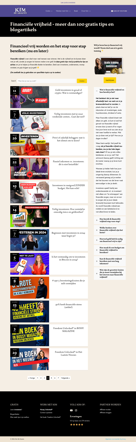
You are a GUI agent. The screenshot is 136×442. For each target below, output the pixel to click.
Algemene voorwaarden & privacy (115, 439)
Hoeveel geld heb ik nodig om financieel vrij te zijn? (111, 240)
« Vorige (31, 378)
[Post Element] (49, 97)
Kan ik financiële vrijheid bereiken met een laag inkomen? (111, 261)
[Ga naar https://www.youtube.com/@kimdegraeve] (71, 410)
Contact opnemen (46, 413)
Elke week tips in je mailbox (19, 417)
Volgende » (65, 378)
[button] (51, 10)
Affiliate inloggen (105, 413)
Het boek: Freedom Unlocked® (50, 417)
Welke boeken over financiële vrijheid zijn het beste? (111, 230)
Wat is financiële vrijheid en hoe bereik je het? (112, 91)
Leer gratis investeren (68, 2)
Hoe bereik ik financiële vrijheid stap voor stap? (110, 220)
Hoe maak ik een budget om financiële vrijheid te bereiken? (112, 250)
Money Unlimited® (46, 410)
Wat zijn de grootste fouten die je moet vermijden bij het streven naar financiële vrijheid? (112, 273)
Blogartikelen (14, 414)
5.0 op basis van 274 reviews (80, 421)
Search (13, 81)
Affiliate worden (105, 410)
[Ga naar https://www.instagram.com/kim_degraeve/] (76, 410)
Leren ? (16, 410)
